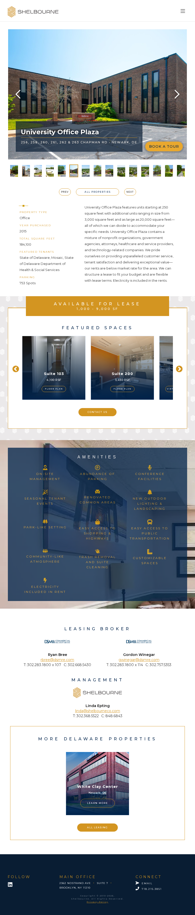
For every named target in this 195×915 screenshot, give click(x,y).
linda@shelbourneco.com (97, 711)
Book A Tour (164, 146)
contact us (97, 412)
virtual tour (109, 389)
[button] (183, 10)
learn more (97, 803)
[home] (33, 12)
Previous (14, 367)
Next (178, 367)
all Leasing (97, 827)
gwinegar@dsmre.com (139, 659)
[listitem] (54, 368)
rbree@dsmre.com (57, 659)
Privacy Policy (97, 902)
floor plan (54, 389)
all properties (98, 191)
